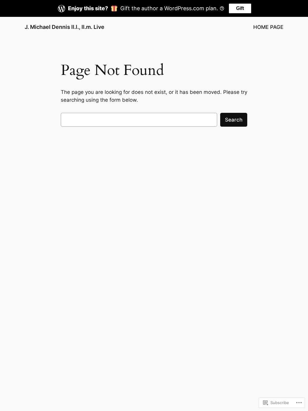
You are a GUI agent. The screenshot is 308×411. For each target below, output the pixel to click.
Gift (240, 8)
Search (233, 120)
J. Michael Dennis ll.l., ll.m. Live (64, 27)
